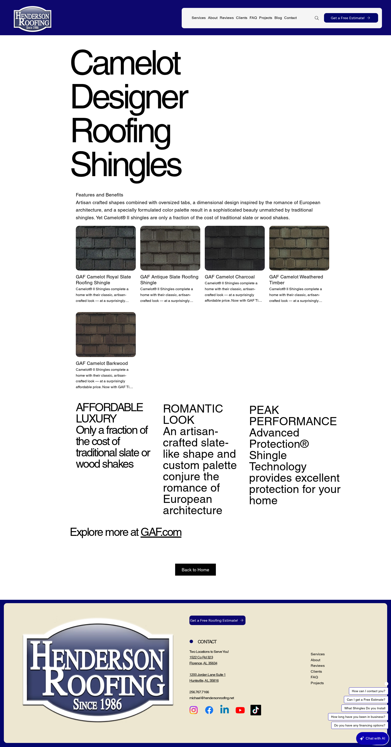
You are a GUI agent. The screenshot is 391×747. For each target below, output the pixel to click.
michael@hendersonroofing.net (211, 698)
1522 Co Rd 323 (201, 657)
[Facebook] (209, 710)
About (315, 660)
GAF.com (161, 531)
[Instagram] (193, 710)
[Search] (317, 18)
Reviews (318, 665)
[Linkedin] (224, 710)
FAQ (314, 677)
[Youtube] (240, 710)
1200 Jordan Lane (202, 674)
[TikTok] (255, 710)
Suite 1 (221, 674)
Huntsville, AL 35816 (204, 680)
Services (318, 654)
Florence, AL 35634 (203, 663)
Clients (316, 671)
